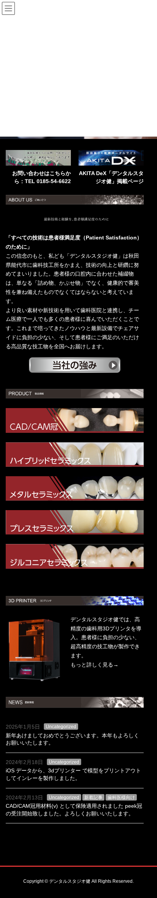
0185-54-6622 (54, 181)
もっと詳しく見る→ (94, 665)
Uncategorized (61, 726)
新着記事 (93, 797)
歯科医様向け (121, 797)
